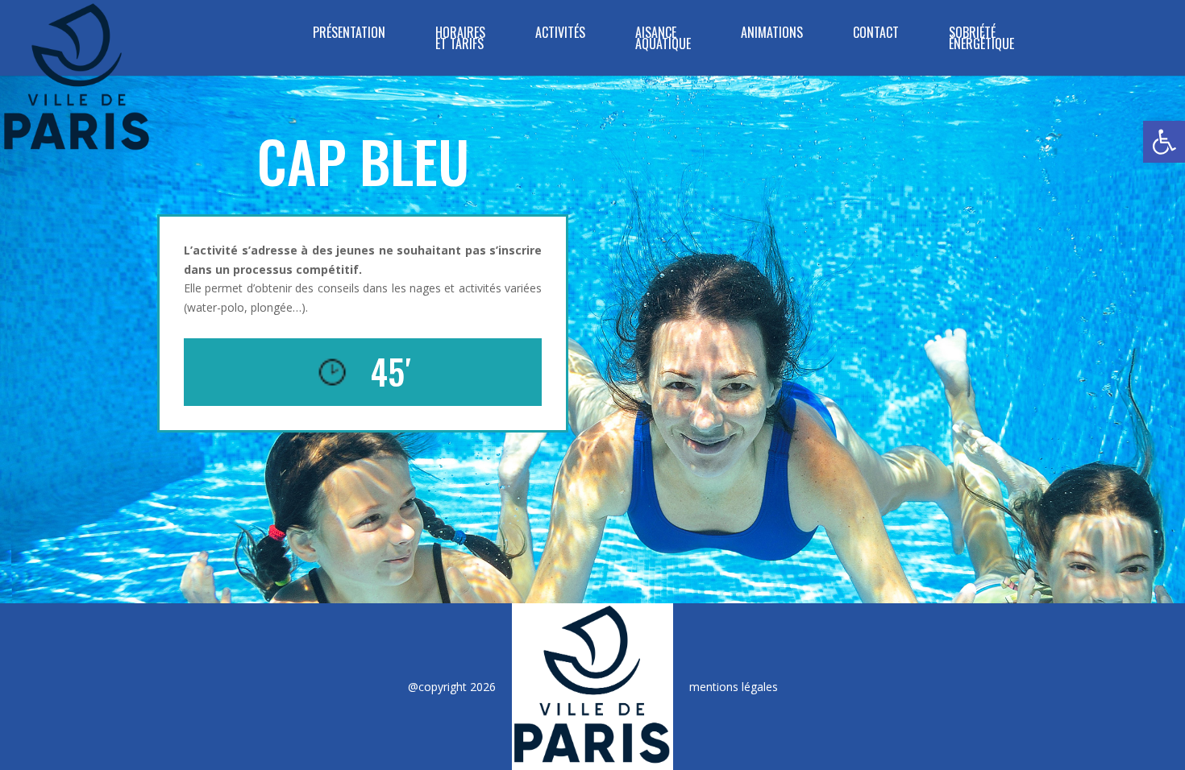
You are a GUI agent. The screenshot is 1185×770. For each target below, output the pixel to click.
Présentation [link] (349, 34)
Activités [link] (560, 34)
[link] (1164, 142)
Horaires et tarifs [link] (460, 40)
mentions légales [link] (733, 686)
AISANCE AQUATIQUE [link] (663, 40)
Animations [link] (772, 34)
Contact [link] (876, 34)
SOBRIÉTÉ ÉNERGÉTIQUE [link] (981, 40)
